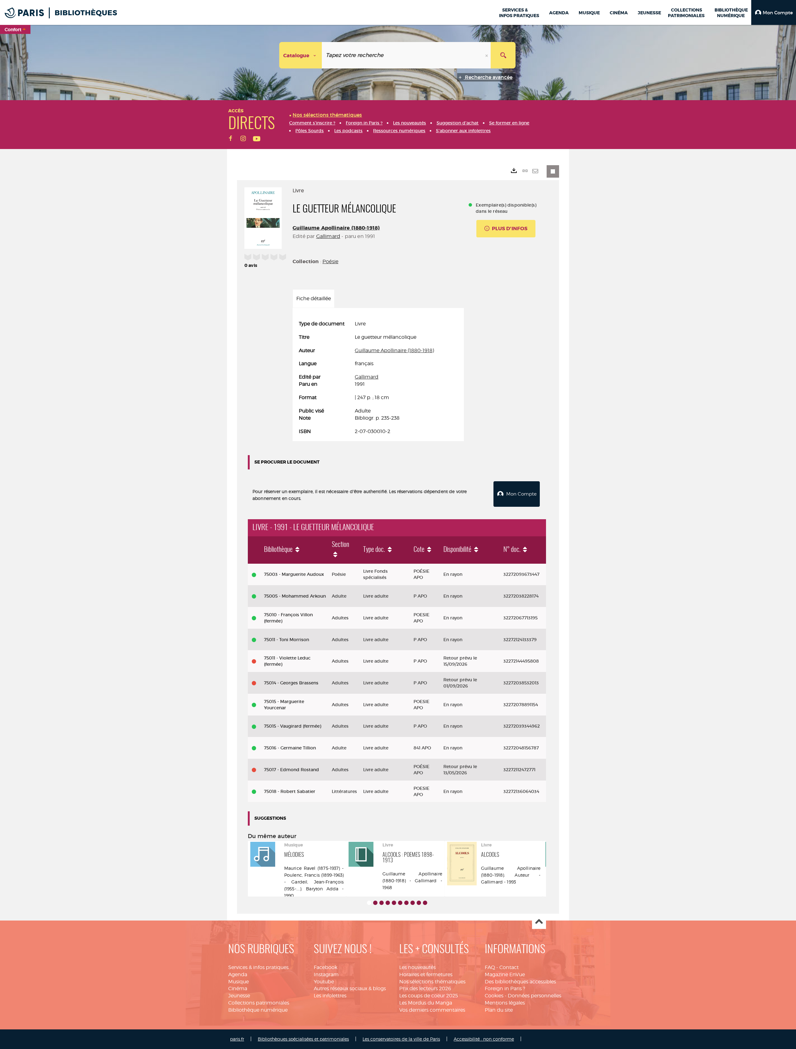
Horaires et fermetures (425, 974)
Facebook (325, 967)
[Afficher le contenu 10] (425, 903)
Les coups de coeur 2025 (428, 996)
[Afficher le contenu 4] (388, 903)
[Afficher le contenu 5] (394, 903)
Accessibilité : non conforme (484, 1039)
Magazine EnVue (505, 974)
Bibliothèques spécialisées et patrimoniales (303, 1039)
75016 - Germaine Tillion (290, 748)
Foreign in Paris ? (505, 988)
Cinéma (237, 988)
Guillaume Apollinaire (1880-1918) (336, 228)
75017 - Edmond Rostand (291, 769)
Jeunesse (239, 996)
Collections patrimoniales (258, 1003)
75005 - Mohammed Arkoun (295, 596)
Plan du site (499, 1010)
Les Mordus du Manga (425, 1003)
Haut (539, 922)
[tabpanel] (378, 377)
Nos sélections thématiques (432, 982)
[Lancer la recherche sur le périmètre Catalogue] (503, 55)
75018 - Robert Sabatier (289, 791)
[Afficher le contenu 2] (375, 903)
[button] (773, 12)
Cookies (494, 996)
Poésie (330, 261)
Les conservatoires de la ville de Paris (401, 1039)
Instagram (326, 974)
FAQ (490, 967)
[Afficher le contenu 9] (419, 903)
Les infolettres (330, 996)
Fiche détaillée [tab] (313, 298)
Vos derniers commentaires (432, 1010)
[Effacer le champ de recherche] (487, 55)
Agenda (237, 974)
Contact (509, 967)
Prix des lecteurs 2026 (425, 988)
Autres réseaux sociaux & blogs (350, 988)
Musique (238, 982)
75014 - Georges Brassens (291, 683)
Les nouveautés (417, 967)
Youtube (324, 982)
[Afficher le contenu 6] (400, 903)
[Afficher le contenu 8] (412, 903)
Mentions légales (505, 1003)
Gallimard (328, 236)
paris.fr (237, 1039)
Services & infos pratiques (258, 967)
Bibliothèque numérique (258, 1010)
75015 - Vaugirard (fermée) (292, 726)
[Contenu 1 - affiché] (369, 903)
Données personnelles (534, 996)
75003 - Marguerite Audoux (294, 574)
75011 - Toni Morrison (286, 639)
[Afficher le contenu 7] (406, 903)
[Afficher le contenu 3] (381, 903)
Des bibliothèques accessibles (520, 982)
